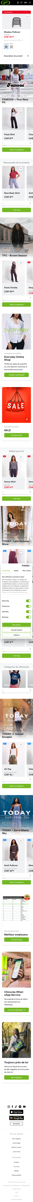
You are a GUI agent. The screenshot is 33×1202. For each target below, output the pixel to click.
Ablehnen (16, 635)
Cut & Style (16, 1151)
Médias (16, 1171)
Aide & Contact (16, 1147)
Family (16, 1196)
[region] (16, 84)
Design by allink (17, 1199)
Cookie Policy (16, 1189)
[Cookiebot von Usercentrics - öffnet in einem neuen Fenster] (23, 566)
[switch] (28, 606)
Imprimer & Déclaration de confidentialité (16, 1185)
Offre (5, 551)
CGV (16, 1192)
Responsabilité (16, 1175)
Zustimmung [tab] (6, 570)
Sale (29, 262)
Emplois (16, 1162)
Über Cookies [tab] (27, 570)
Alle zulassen (16, 625)
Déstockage (16, 1143)
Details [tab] (16, 570)
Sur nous (16, 1166)
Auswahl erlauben (16, 630)
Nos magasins (16, 1139)
